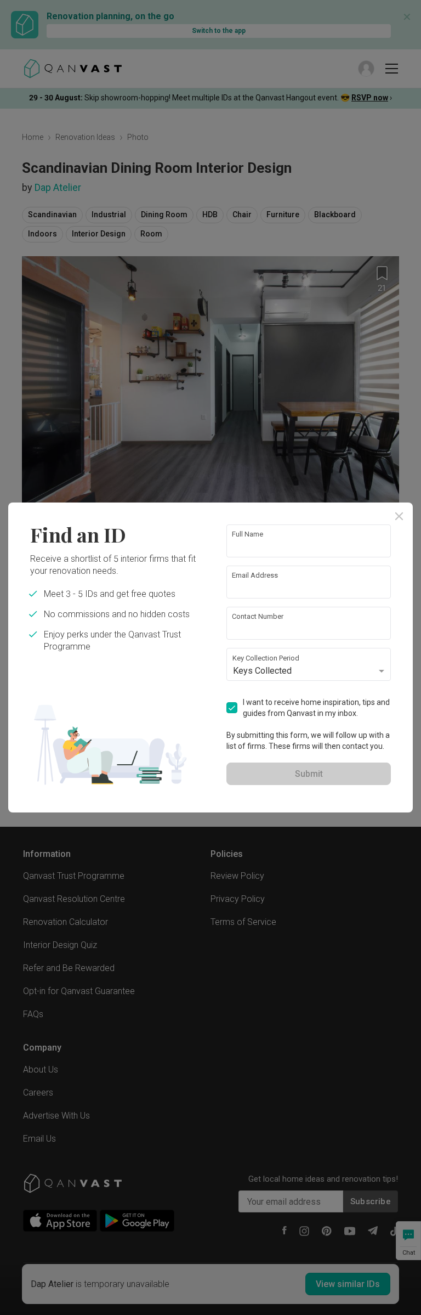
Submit (309, 774)
